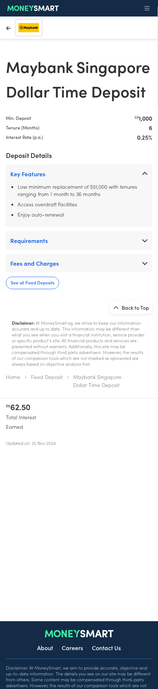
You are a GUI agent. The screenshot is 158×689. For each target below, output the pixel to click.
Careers (72, 648)
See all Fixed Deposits (32, 282)
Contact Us (106, 648)
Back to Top (135, 307)
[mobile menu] (147, 8)
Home (13, 376)
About (45, 648)
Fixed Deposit (46, 376)
